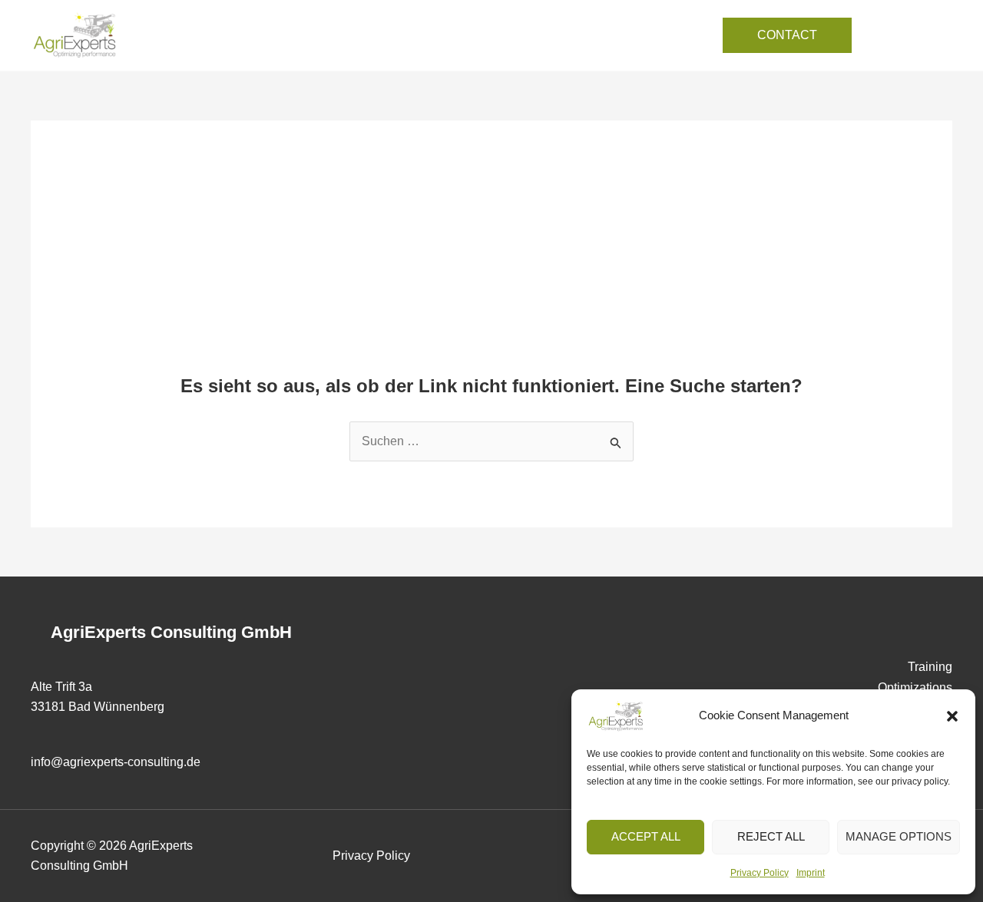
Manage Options (899, 836)
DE (936, 24)
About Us (607, 34)
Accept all (645, 836)
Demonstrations (515, 34)
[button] (952, 716)
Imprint (810, 872)
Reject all (771, 836)
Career (676, 34)
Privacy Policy (759, 872)
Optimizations (409, 34)
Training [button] (310, 34)
